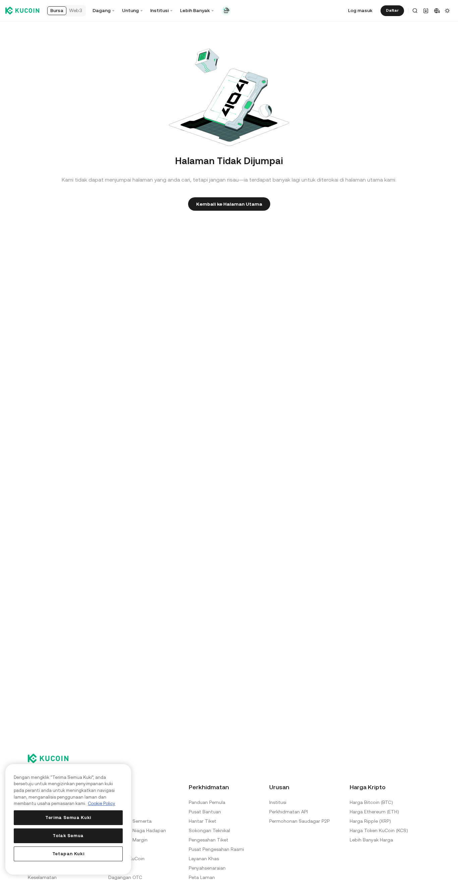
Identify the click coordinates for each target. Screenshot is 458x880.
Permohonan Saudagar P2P (299, 821)
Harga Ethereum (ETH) (374, 811)
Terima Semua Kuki (68, 817)
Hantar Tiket (202, 821)
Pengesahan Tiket (208, 839)
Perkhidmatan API (288, 811)
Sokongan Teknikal (209, 830)
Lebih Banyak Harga (371, 839)
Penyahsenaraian (207, 868)
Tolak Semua (68, 835)
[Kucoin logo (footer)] (52, 758)
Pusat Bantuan (205, 811)
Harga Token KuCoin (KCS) (379, 830)
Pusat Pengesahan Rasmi (216, 849)
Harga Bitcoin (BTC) (371, 802)
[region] (68, 819)
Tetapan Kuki (68, 853)
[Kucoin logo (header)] (22, 11)
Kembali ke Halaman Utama (229, 204)
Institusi (277, 802)
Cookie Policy (101, 803)
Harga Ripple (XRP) (370, 821)
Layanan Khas (204, 858)
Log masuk (360, 10)
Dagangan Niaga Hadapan (137, 830)
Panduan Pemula (207, 802)
